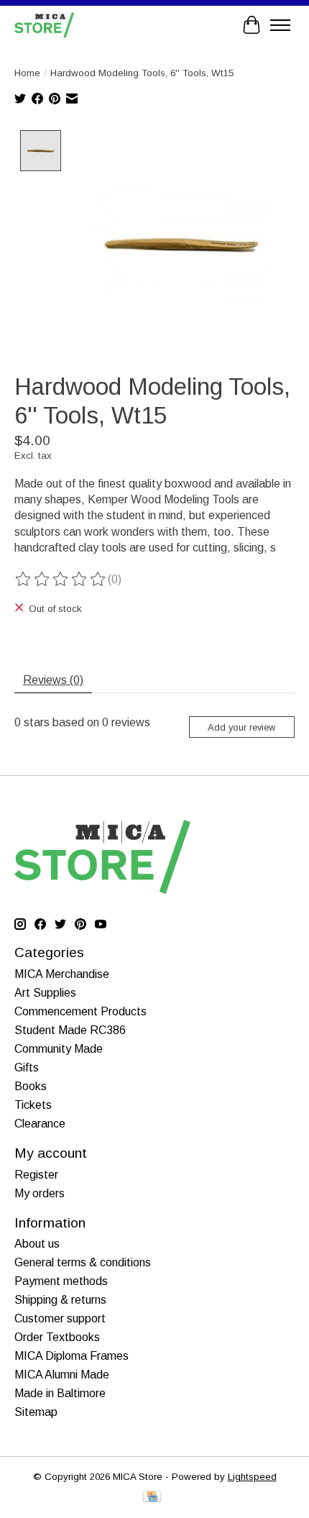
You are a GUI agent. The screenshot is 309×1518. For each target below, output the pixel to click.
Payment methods (61, 1281)
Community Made (58, 1049)
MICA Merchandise (61, 974)
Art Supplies (45, 993)
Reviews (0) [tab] (53, 680)
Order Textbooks (57, 1337)
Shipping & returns (60, 1300)
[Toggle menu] (280, 25)
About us (37, 1244)
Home (27, 73)
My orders (39, 1193)
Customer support (60, 1318)
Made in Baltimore (60, 1393)
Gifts (26, 1067)
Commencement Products (80, 1011)
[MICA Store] (44, 25)
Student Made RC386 (70, 1030)
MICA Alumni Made (61, 1374)
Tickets (33, 1105)
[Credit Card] (152, 1497)
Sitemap (35, 1412)
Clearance (39, 1123)
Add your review (241, 727)
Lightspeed (252, 1476)
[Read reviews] (61, 579)
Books (30, 1086)
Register (36, 1175)
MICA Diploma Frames (71, 1356)
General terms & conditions (82, 1262)
